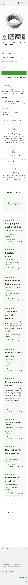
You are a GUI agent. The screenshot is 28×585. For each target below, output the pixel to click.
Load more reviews (14, 503)
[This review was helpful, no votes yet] (18, 241)
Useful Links (5, 548)
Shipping (3, 53)
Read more (8, 402)
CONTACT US (4, 557)
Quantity (4, 65)
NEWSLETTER (5, 562)
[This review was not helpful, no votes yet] (21, 241)
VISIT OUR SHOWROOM (7, 552)
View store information (9, 80)
